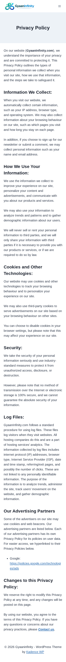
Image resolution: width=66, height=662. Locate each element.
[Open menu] (59, 6)
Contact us (46, 629)
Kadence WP (35, 652)
